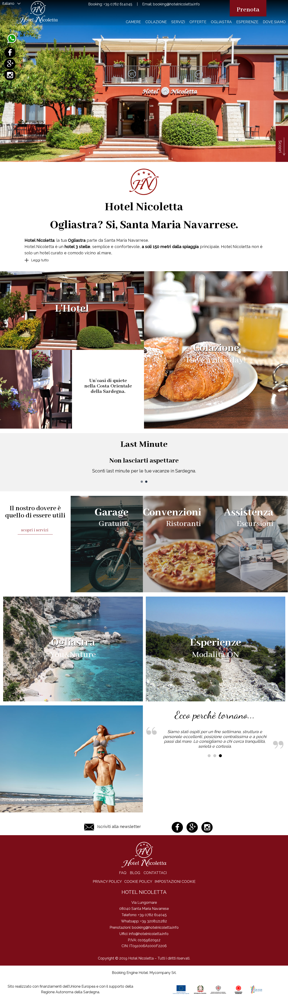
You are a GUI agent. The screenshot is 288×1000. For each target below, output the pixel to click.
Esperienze (247, 22)
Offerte (197, 22)
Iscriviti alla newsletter (119, 826)
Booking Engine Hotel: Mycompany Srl (144, 973)
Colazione (156, 22)
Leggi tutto (40, 260)
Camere (133, 22)
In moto (144, 444)
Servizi (178, 22)
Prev (5, 462)
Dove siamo (274, 22)
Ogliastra (221, 22)
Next (282, 462)
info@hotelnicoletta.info (149, 934)
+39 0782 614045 (118, 4)
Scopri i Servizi (35, 530)
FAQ (122, 873)
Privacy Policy (107, 882)
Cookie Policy (138, 882)
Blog (135, 873)
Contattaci (155, 873)
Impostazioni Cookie (175, 882)
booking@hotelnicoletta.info (176, 4)
